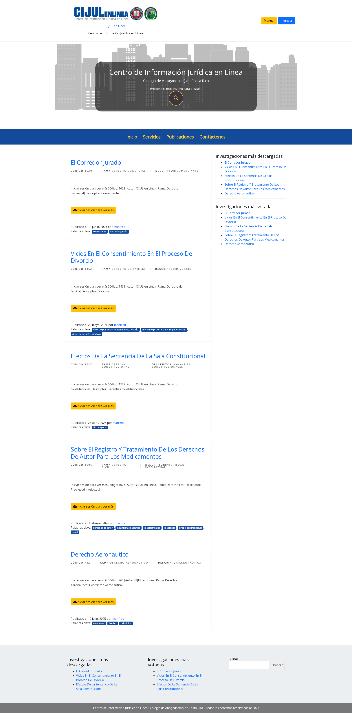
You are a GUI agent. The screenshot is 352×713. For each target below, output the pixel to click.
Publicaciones (180, 137)
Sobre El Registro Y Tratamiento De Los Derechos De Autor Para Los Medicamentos (137, 452)
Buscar (233, 659)
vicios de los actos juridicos (86, 334)
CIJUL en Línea (116, 26)
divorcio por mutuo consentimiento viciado (115, 329)
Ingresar (286, 21)
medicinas (169, 527)
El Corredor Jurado (96, 162)
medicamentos (152, 527)
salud (75, 532)
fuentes (112, 623)
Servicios (152, 137)
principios (126, 623)
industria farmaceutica (128, 527)
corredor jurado (118, 231)
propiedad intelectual (190, 527)
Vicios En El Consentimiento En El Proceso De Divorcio (131, 257)
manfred (119, 227)
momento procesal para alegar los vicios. (164, 329)
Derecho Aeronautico (100, 554)
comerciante (99, 231)
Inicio (131, 137)
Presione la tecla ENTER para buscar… (176, 89)
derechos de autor (103, 527)
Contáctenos (212, 137)
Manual (269, 21)
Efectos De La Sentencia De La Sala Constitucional (138, 356)
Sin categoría (100, 427)
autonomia (98, 623)
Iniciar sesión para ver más (95, 210)
